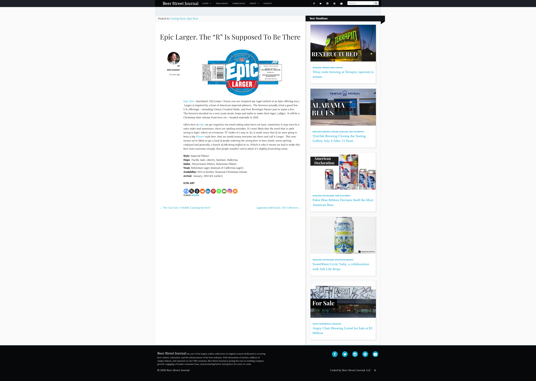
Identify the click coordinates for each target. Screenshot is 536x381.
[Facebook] (186, 191)
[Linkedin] (207, 191)
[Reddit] (202, 191)
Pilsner (200, 136)
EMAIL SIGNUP (222, 3)
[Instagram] (229, 191)
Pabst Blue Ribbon (343, 196)
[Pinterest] (213, 191)
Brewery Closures (330, 132)
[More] (235, 191)
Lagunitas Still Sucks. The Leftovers (279, 207)
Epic (201, 124)
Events (253, 3)
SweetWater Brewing (344, 260)
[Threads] (197, 191)
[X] (191, 191)
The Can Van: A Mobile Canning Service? (184, 207)
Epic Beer (192, 18)
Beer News (317, 132)
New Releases (328, 196)
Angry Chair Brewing (322, 324)
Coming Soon (238, 3)
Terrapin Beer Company (332, 68)
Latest (205, 3)
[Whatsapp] (218, 191)
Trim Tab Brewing (356, 132)
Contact (268, 3)
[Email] (224, 191)
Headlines (317, 68)
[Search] (376, 3)
